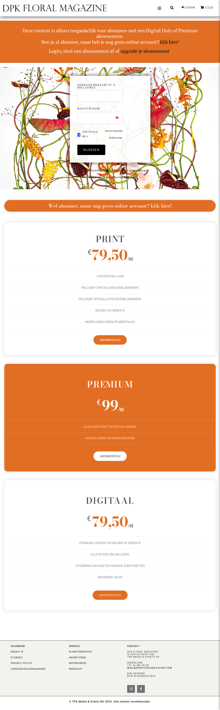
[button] (159, 8)
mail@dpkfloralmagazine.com (149, 668)
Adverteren (77, 657)
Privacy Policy (21, 663)
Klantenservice (80, 651)
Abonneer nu (110, 340)
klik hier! (169, 42)
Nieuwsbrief (78, 663)
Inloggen (91, 149)
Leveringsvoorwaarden (28, 669)
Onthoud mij (90, 134)
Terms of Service (112, 177)
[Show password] (117, 118)
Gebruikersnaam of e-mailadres (97, 86)
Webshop (75, 669)
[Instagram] (131, 689)
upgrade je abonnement (145, 51)
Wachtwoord (89, 108)
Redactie (17, 651)
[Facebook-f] (141, 689)
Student (17, 657)
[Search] (172, 7)
